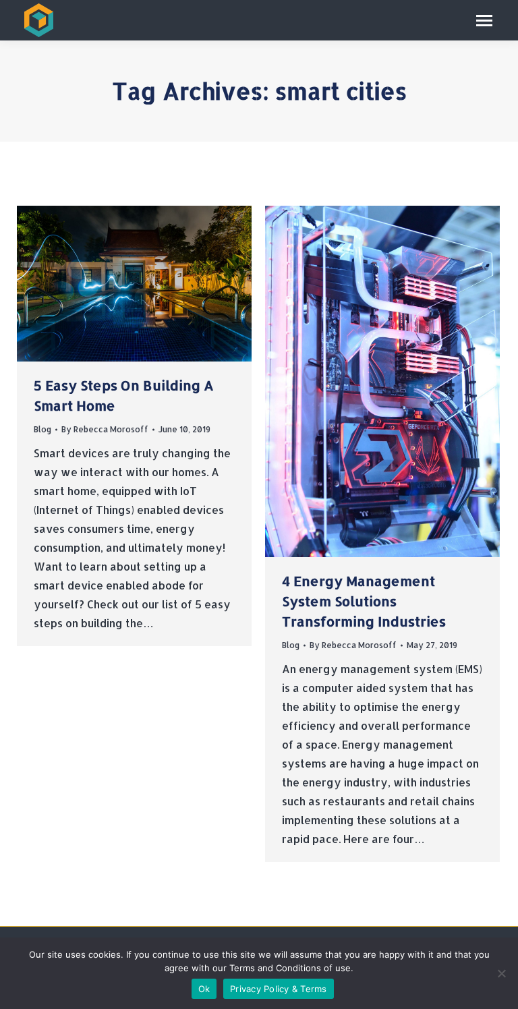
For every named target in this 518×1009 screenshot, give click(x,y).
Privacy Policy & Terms (278, 988)
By (104, 429)
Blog (42, 429)
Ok (204, 988)
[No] (501, 973)
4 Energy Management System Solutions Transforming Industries (364, 601)
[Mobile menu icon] (484, 20)
